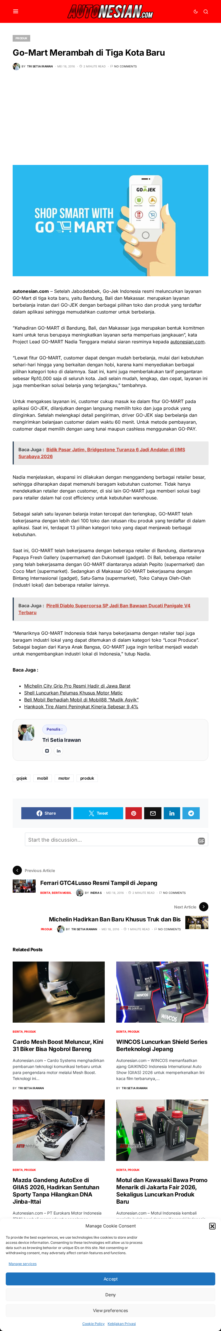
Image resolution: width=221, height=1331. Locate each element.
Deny (110, 1294)
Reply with (201, 841)
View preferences (110, 1310)
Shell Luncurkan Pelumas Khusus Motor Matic (73, 693)
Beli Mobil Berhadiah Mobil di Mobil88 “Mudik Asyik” (81, 700)
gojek (21, 778)
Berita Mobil (61, 892)
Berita (45, 892)
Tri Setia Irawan (61, 740)
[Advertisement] (110, 122)
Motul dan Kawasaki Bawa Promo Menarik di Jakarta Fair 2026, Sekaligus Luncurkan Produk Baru (161, 1191)
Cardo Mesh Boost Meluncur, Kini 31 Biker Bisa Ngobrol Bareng (58, 1045)
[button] (212, 1226)
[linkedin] (58, 750)
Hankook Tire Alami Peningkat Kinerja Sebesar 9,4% (81, 706)
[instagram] (47, 750)
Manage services (23, 1264)
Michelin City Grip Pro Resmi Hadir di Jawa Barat (77, 686)
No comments (125, 66)
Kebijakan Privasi (122, 1324)
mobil (42, 778)
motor (64, 778)
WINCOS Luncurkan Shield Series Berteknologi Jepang (161, 1045)
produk (87, 778)
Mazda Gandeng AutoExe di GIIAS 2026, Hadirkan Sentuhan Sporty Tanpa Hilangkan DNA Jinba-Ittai (56, 1191)
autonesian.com (187, 342)
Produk (21, 38)
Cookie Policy (93, 1324)
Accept (111, 1279)
